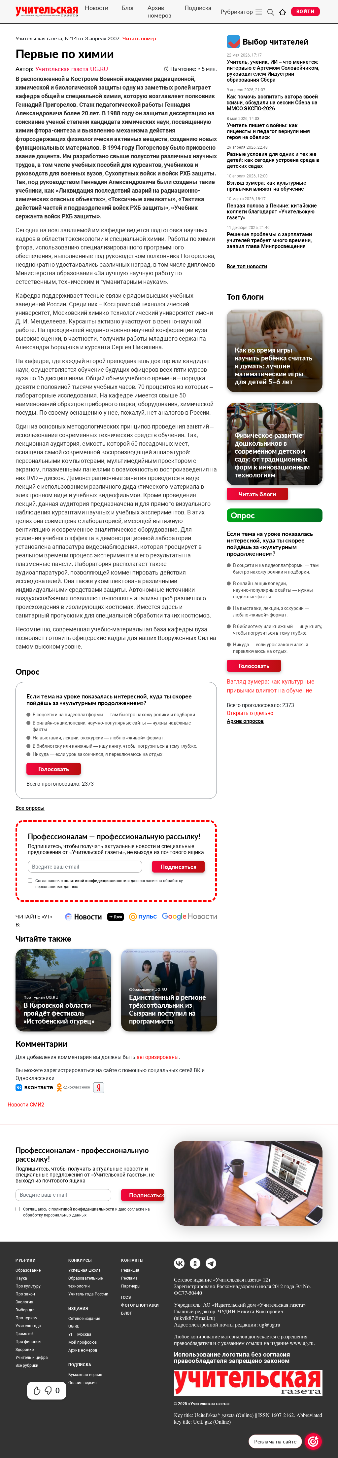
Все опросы (30, 808)
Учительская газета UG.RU (71, 68)
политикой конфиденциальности (95, 881)
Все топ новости (247, 266)
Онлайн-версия (82, 1382)
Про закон (25, 1294)
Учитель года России (88, 1294)
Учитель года (28, 1326)
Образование (28, 1270)
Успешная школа (84, 1270)
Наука (21, 1278)
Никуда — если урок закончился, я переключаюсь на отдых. (98, 754)
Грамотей (25, 1333)
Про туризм (27, 1318)
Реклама (129, 1278)
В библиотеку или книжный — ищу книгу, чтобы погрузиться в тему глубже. (115, 746)
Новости (96, 7)
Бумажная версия (85, 1374)
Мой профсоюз (82, 1342)
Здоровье (25, 1349)
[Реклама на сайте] (313, 1441)
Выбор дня (26, 1310)
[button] (35, 1087)
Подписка (198, 7)
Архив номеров (159, 11)
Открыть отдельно (250, 713)
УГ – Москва (79, 1334)
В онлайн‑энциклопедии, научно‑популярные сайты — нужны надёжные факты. (112, 726)
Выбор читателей (275, 41)
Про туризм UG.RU (40, 997)
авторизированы (158, 1057)
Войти (305, 11)
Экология (24, 1302)
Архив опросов (245, 721)
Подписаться (178, 866)
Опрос (243, 515)
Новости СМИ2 (26, 1105)
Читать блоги (257, 494)
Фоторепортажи (140, 1305)
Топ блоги (245, 296)
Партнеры (130, 1286)
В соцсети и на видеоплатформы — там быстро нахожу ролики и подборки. (114, 714)
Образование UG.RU (148, 989)
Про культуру (28, 1286)
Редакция (130, 1270)
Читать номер (139, 38)
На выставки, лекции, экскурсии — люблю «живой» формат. (99, 737)
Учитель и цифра (32, 1357)
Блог (127, 7)
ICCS (126, 1297)
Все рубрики (27, 1365)
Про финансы (28, 1341)
